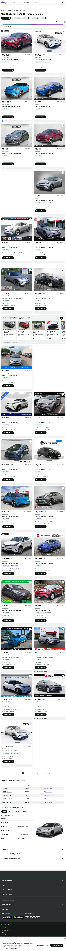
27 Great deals (48, 795)
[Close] (64, 939)
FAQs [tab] (10, 811)
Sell (19, 2)
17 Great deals (48, 788)
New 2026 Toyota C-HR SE (9, 335)
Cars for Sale (9, 10)
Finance (35, 2)
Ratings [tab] (17, 811)
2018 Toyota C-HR (6, 802)
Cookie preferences (42, 945)
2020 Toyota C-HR (7, 798)
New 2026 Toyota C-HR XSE (52, 335)
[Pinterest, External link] (38, 917)
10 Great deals (48, 792)
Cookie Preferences (6, 934)
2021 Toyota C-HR (6, 795)
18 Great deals (48, 798)
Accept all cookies (57, 945)
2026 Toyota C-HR (7, 788)
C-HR (19, 10)
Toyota (15, 10)
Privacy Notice (4, 927)
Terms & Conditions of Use (7, 924)
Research (26, 2)
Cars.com (26, 943)
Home (2, 10)
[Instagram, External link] (35, 917)
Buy (14, 2)
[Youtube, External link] (32, 917)
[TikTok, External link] (26, 917)
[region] (33, 943)
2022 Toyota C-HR (7, 792)
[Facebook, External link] (29, 917)
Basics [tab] (4, 811)
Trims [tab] (24, 811)
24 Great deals (48, 802)
